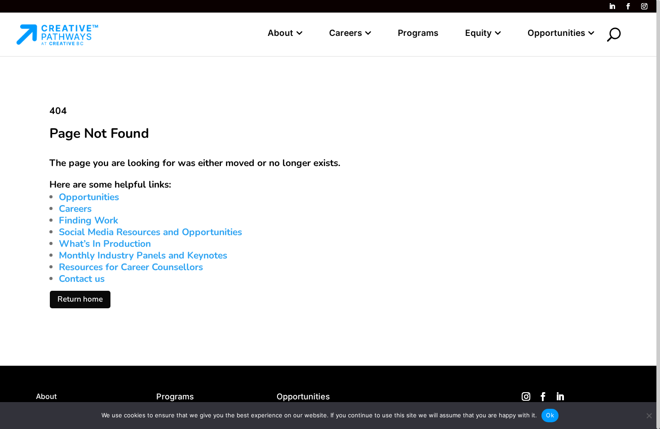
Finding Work (88, 220)
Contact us (82, 278)
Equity (478, 33)
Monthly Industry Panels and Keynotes (143, 255)
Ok (550, 415)
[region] (330, 214)
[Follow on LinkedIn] (612, 6)
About (280, 33)
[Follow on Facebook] (628, 6)
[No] (648, 415)
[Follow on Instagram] (644, 6)
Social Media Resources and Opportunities (150, 232)
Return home (80, 299)
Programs (418, 33)
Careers (345, 33)
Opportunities (556, 33)
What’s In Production (105, 243)
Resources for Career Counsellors (131, 267)
